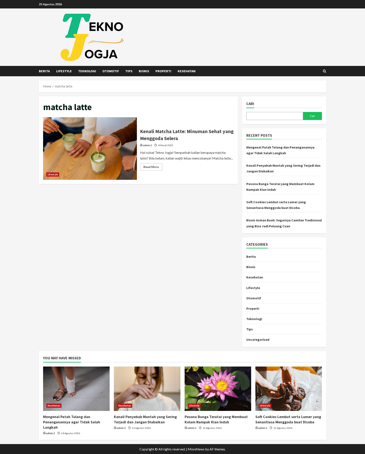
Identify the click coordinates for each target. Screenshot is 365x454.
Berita (44, 71)
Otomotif (110, 71)
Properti (163, 71)
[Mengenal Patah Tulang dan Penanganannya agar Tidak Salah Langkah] (76, 389)
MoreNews (196, 449)
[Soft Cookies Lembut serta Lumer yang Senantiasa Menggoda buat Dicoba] (288, 389)
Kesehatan (187, 71)
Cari (250, 103)
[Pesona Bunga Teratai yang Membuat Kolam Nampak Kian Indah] (218, 389)
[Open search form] (324, 71)
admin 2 (147, 145)
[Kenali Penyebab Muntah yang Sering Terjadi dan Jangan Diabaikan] (147, 389)
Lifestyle (64, 71)
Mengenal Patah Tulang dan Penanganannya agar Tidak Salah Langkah (71, 422)
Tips (128, 71)
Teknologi (87, 71)
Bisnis (144, 71)
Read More (152, 167)
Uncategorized (257, 339)
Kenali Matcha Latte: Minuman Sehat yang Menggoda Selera (90, 148)
